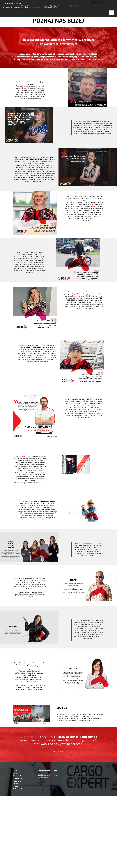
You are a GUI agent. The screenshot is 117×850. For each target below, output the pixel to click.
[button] (58, 751)
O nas (15, 771)
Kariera (15, 784)
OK (111, 12)
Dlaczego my (17, 778)
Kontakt (15, 786)
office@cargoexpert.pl (78, 773)
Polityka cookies (18, 789)
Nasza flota (17, 781)
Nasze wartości (18, 776)
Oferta (15, 773)
